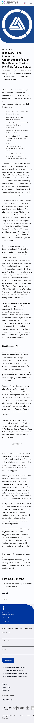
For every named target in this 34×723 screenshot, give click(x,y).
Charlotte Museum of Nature (14, 670)
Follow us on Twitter (7, 700)
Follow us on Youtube (16, 700)
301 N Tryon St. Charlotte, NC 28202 (8, 613)
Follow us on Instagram (11, 700)
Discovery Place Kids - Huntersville (16, 673)
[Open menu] (31, 3)
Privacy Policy (6, 687)
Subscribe (8, 660)
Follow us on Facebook (3, 700)
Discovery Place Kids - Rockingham (16, 676)
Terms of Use (6, 690)
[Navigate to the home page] (9, 3)
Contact (4, 684)
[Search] (28, 3)
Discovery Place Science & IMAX (15, 667)
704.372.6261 (5, 621)
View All (5, 593)
